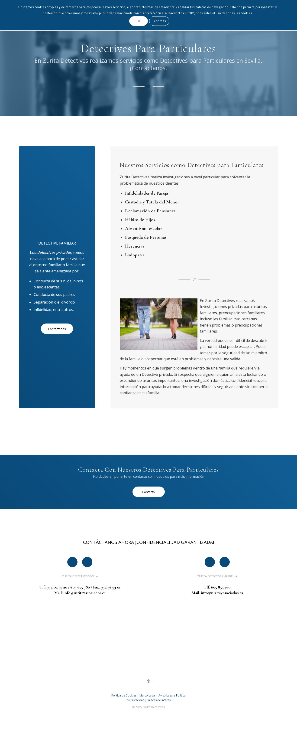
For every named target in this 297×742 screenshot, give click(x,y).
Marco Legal (147, 695)
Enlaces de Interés (159, 700)
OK (138, 21)
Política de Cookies (123, 695)
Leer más (159, 21)
